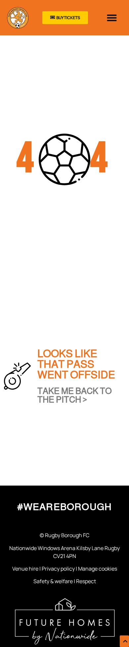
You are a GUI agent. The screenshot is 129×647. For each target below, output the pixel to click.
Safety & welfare (53, 581)
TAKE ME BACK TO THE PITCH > (74, 395)
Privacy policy (58, 568)
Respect (86, 581)
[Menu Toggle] (112, 18)
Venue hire (25, 568)
